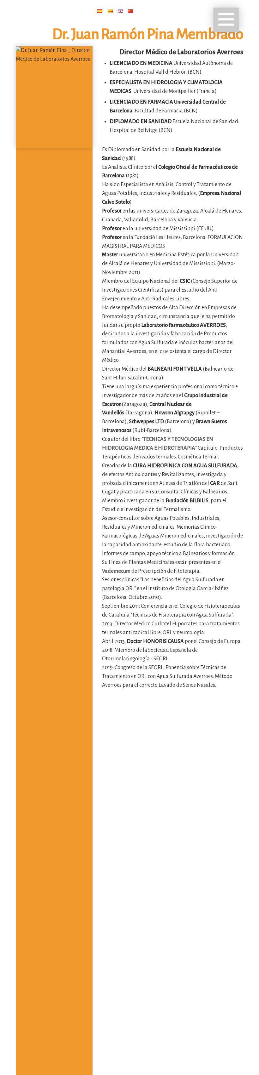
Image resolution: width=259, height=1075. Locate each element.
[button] (226, 20)
